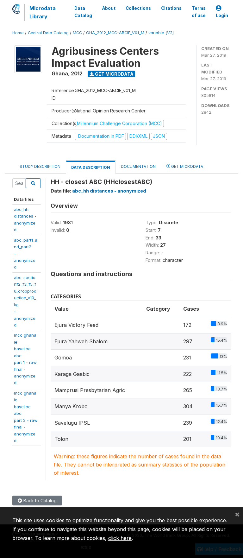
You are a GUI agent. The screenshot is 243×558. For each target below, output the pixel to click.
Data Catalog (83, 12)
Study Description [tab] (40, 166)
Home (18, 32)
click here (120, 538)
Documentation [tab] (138, 166)
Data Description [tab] (90, 167)
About (108, 8)
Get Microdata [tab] (186, 166)
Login (222, 15)
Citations (171, 8)
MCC (77, 32)
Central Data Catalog (48, 32)
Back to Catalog (39, 500)
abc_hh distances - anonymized (109, 190)
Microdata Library (42, 12)
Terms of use (199, 12)
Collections (138, 8)
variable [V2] (161, 32)
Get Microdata (114, 74)
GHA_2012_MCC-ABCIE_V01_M (115, 32)
